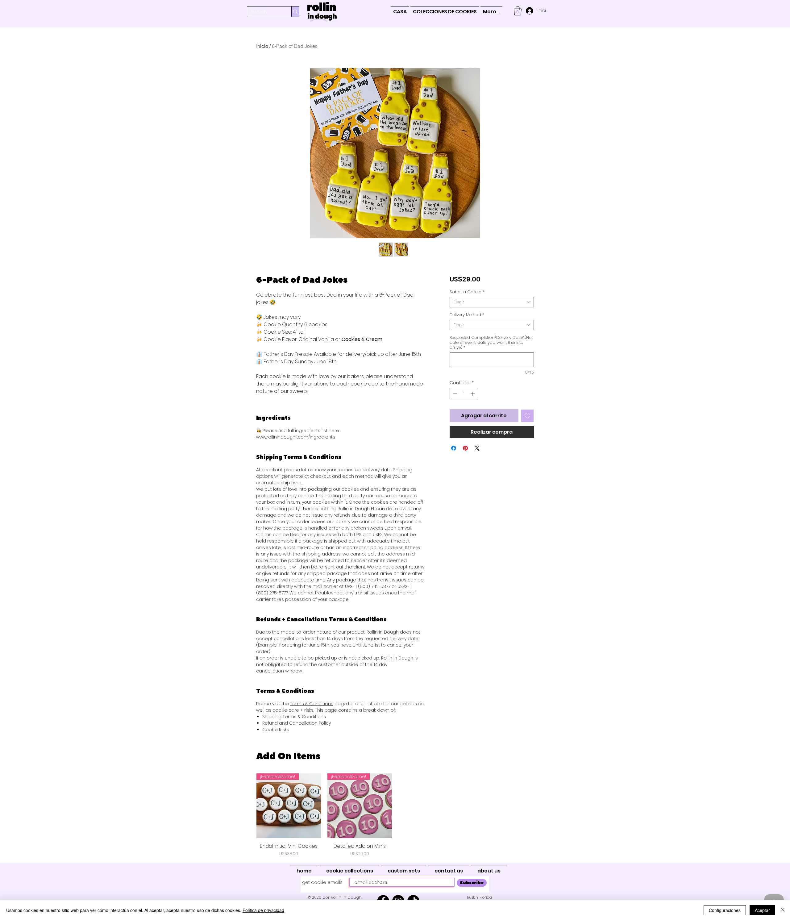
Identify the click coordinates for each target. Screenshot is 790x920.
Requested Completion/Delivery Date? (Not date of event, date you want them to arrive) (491, 342)
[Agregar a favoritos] (527, 415)
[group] (395, 815)
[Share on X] (477, 448)
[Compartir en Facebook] (453, 448)
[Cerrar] (782, 910)
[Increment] (473, 393)
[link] (518, 10)
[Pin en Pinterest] (465, 448)
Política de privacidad (263, 910)
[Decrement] (454, 393)
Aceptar (762, 910)
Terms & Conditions (311, 704)
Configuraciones (725, 910)
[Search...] (295, 11)
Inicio (262, 46)
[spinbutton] (463, 393)
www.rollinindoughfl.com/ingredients (295, 437)
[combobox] (492, 302)
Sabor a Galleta (467, 291)
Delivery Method (467, 314)
